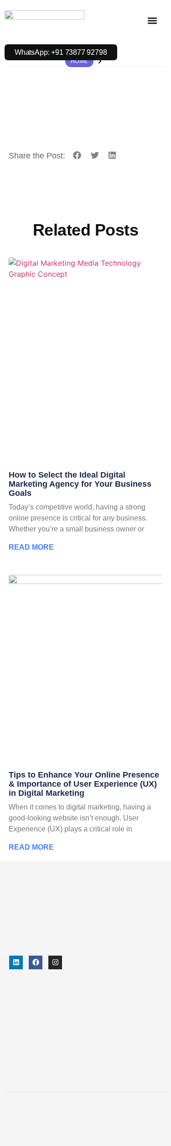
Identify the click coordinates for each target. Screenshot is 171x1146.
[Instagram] (55, 962)
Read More (31, 547)
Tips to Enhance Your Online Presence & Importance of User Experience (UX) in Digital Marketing (84, 784)
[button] (152, 20)
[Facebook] (35, 962)
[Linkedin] (16, 962)
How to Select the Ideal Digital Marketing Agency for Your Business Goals (80, 484)
